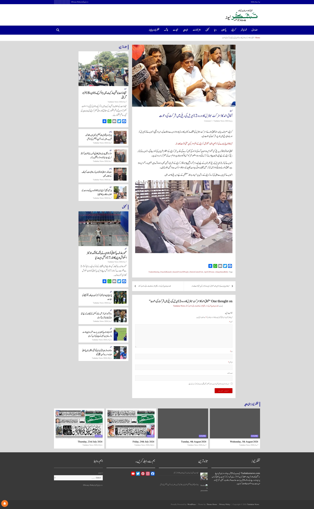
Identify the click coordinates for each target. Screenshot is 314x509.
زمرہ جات (100, 473)
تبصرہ (230, 322)
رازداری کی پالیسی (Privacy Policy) (79, 2)
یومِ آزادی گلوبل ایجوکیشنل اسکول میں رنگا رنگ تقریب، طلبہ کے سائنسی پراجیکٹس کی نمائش (179, 484)
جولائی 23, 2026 (98, 445)
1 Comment (208, 121)
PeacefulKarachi (166, 272)
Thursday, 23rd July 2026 (90, 441)
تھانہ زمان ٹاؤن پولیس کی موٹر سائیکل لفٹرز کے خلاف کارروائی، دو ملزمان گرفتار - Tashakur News (195, 306)
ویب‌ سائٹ (229, 373)
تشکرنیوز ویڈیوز (154, 30)
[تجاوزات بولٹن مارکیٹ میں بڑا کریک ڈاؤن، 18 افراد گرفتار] (204, 476)
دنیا (215, 30)
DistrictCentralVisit (196, 272)
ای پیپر (185, 30)
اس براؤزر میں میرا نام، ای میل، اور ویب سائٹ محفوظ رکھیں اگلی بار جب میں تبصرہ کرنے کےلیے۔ (208, 384)
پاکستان (223, 30)
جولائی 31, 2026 (108, 340)
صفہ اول (255, 30)
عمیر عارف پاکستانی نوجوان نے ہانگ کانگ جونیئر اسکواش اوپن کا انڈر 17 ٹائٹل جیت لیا (107, 255)
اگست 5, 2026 (108, 321)
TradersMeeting (154, 272)
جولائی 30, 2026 (108, 358)
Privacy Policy (224, 504)
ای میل (230, 362)
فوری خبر (244, 30)
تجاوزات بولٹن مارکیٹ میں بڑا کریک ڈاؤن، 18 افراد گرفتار (104, 95)
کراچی (233, 30)
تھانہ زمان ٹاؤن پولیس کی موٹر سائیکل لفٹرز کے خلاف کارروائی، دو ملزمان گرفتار (154, 286)
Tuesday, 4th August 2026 (193, 441)
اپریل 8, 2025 (228, 121)
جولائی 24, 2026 (150, 445)
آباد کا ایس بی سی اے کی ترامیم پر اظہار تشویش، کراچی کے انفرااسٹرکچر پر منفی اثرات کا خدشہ (203, 144)
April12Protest (209, 272)
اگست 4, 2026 (202, 445)
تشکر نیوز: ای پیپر (251, 404)
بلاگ (166, 30)
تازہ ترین (123, 47)
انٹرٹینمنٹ (197, 30)
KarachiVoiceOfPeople (181, 272)
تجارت (175, 30)
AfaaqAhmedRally (221, 272)
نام (231, 351)
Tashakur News (219, 121)
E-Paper (254, 436)
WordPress (191, 504)
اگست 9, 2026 (123, 102)
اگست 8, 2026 (108, 303)
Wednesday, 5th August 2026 (244, 441)
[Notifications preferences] (4, 503)
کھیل (207, 30)
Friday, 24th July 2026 (143, 441)
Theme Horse (212, 504)
